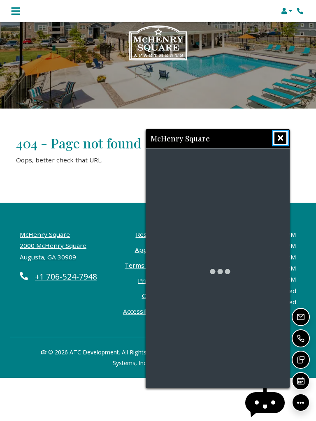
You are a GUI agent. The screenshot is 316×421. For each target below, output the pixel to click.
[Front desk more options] (301, 402)
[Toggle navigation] (16, 11)
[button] (286, 11)
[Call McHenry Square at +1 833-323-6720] (301, 11)
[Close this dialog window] (280, 138)
